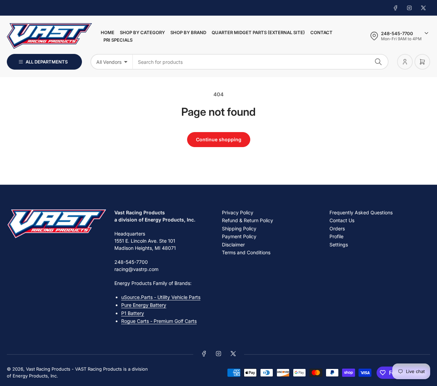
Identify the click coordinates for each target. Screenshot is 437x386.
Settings (338, 244)
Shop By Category (142, 32)
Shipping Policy (239, 228)
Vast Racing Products (48, 369)
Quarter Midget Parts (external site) (258, 32)
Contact (321, 32)
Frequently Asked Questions (361, 212)
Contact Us (341, 220)
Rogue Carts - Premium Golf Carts (159, 321)
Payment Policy (239, 236)
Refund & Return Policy (247, 220)
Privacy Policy (237, 212)
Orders (337, 228)
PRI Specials (117, 40)
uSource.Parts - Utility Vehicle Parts (160, 297)
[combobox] (261, 62)
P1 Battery (132, 313)
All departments (47, 62)
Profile (336, 236)
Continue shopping (218, 139)
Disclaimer (233, 244)
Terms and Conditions (246, 252)
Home (107, 32)
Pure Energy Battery (143, 305)
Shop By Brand (188, 32)
